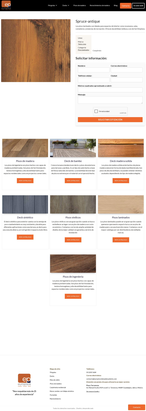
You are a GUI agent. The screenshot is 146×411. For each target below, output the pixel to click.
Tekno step (82, 44)
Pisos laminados (83, 50)
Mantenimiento (55, 399)
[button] (52, 5)
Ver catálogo (25, 181)
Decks (52, 376)
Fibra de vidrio (55, 380)
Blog (115, 5)
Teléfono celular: (85, 76)
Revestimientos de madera (100, 5)
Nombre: (81, 66)
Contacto (125, 6)
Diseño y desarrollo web (84, 408)
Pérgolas (53, 372)
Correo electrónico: (119, 66)
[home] (6, 5)
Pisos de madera (79, 5)
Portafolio (53, 395)
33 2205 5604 (138, 6)
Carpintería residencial (58, 387)
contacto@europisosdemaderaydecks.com (101, 379)
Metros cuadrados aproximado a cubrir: (95, 86)
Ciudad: (114, 76)
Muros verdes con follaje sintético (62, 391)
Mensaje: (82, 94)
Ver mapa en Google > (93, 391)
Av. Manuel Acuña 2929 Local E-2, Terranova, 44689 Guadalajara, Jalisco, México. (114, 386)
